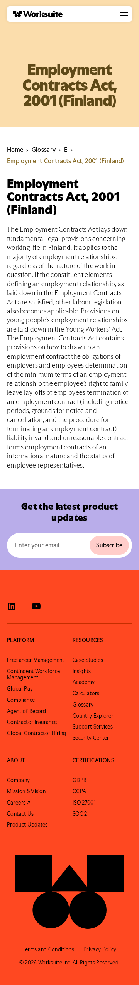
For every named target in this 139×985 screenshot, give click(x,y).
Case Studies (88, 660)
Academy (84, 682)
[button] (124, 14)
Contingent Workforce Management (33, 674)
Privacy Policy (99, 949)
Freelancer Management (35, 660)
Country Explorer (93, 715)
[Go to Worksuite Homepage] (69, 888)
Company (18, 780)
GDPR (79, 780)
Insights (82, 671)
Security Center (91, 737)
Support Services (93, 726)
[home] (35, 14)
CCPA (79, 791)
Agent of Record (26, 711)
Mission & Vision (26, 791)
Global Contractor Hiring (36, 733)
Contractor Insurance (32, 722)
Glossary (83, 704)
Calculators (86, 693)
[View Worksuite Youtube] (36, 606)
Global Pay (20, 688)
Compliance (21, 699)
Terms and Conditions (48, 949)
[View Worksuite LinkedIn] (11, 606)
